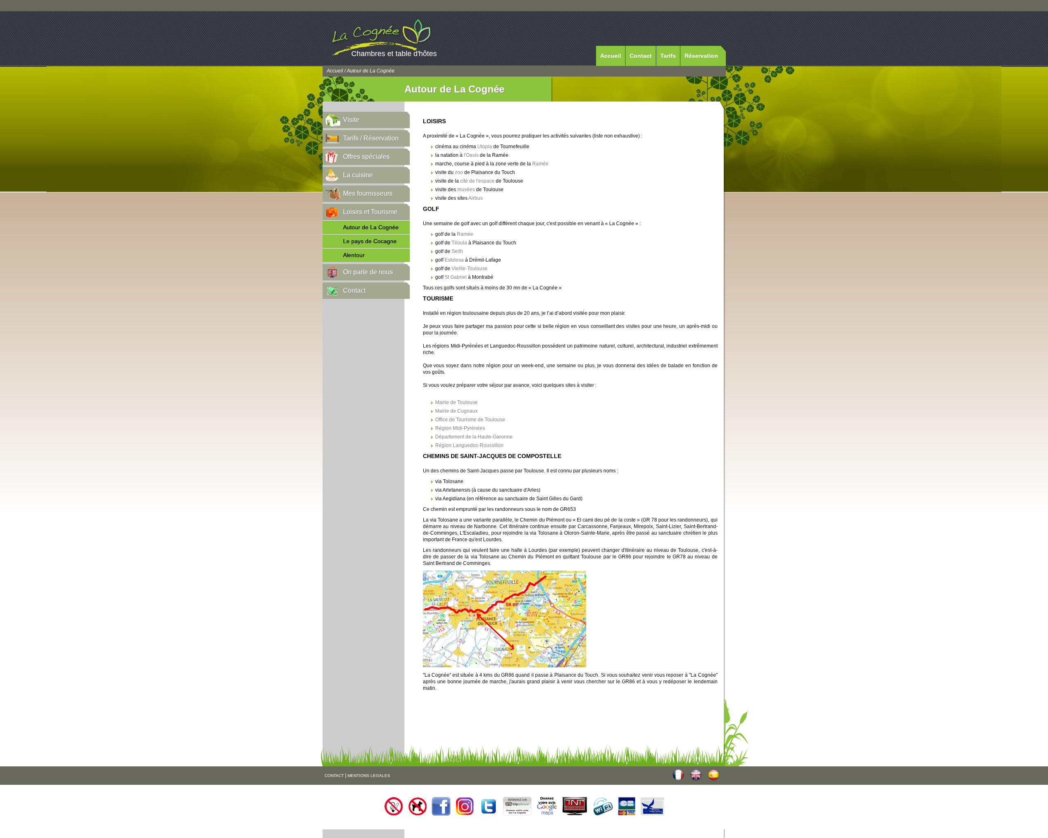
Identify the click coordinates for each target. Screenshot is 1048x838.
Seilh (457, 251)
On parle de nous (368, 272)
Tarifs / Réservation (371, 138)
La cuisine (358, 175)
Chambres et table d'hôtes (394, 54)
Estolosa (454, 260)
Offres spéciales (366, 156)
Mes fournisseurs (368, 193)
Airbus (475, 198)
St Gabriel (456, 277)
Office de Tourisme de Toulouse (470, 419)
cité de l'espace (477, 181)
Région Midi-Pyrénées (460, 428)
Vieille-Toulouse (470, 268)
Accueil (610, 55)
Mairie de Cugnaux (456, 411)
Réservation (701, 55)
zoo (459, 172)
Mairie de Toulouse (456, 402)
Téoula (459, 243)
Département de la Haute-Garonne (474, 437)
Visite (351, 119)
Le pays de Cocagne (370, 241)
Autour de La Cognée (371, 227)
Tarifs (668, 55)
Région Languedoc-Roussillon (469, 445)
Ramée (540, 164)
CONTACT (334, 775)
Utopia (484, 146)
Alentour (354, 255)
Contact (641, 55)
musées (466, 189)
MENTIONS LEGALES (369, 775)
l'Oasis (471, 155)
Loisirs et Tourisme (370, 211)
